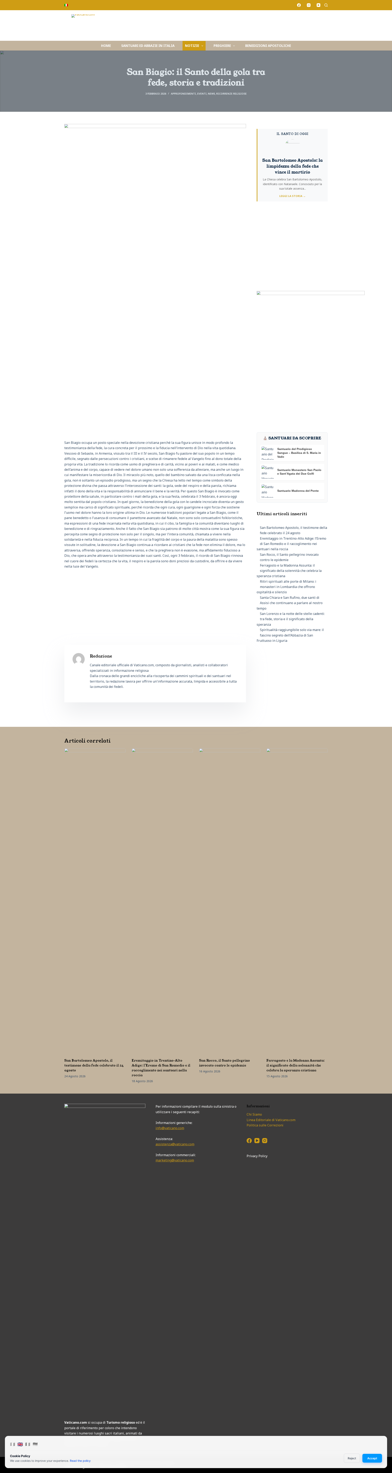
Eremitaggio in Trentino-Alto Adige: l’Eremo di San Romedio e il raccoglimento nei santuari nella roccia (291, 543)
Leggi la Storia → (292, 196)
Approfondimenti (183, 93)
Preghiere (222, 45)
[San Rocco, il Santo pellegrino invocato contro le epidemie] (229, 901)
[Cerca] (326, 5)
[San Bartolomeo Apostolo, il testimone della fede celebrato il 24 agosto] (95, 901)
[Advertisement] (155, 602)
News (211, 93)
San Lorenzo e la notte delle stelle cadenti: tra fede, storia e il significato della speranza (291, 619)
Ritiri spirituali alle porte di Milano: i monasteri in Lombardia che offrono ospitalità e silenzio (286, 587)
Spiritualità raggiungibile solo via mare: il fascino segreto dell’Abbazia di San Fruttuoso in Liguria (290, 635)
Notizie (192, 45)
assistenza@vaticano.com (175, 1144)
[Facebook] (299, 5)
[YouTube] (318, 5)
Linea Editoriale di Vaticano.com (271, 1120)
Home (106, 45)
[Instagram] (309, 5)
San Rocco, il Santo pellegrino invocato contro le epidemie (224, 1063)
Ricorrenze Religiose (231, 93)
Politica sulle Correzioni (265, 1125)
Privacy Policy (257, 1156)
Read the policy (80, 1460)
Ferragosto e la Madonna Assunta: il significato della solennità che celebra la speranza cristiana (289, 570)
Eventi (202, 93)
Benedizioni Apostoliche (268, 45)
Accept (372, 1458)
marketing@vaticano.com (175, 1160)
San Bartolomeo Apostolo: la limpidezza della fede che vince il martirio (292, 166)
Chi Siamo (254, 1114)
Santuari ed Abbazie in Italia (148, 45)
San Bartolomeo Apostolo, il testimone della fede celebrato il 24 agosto (94, 1065)
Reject (352, 1458)
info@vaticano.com (170, 1128)
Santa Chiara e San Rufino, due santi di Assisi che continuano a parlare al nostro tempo (290, 603)
